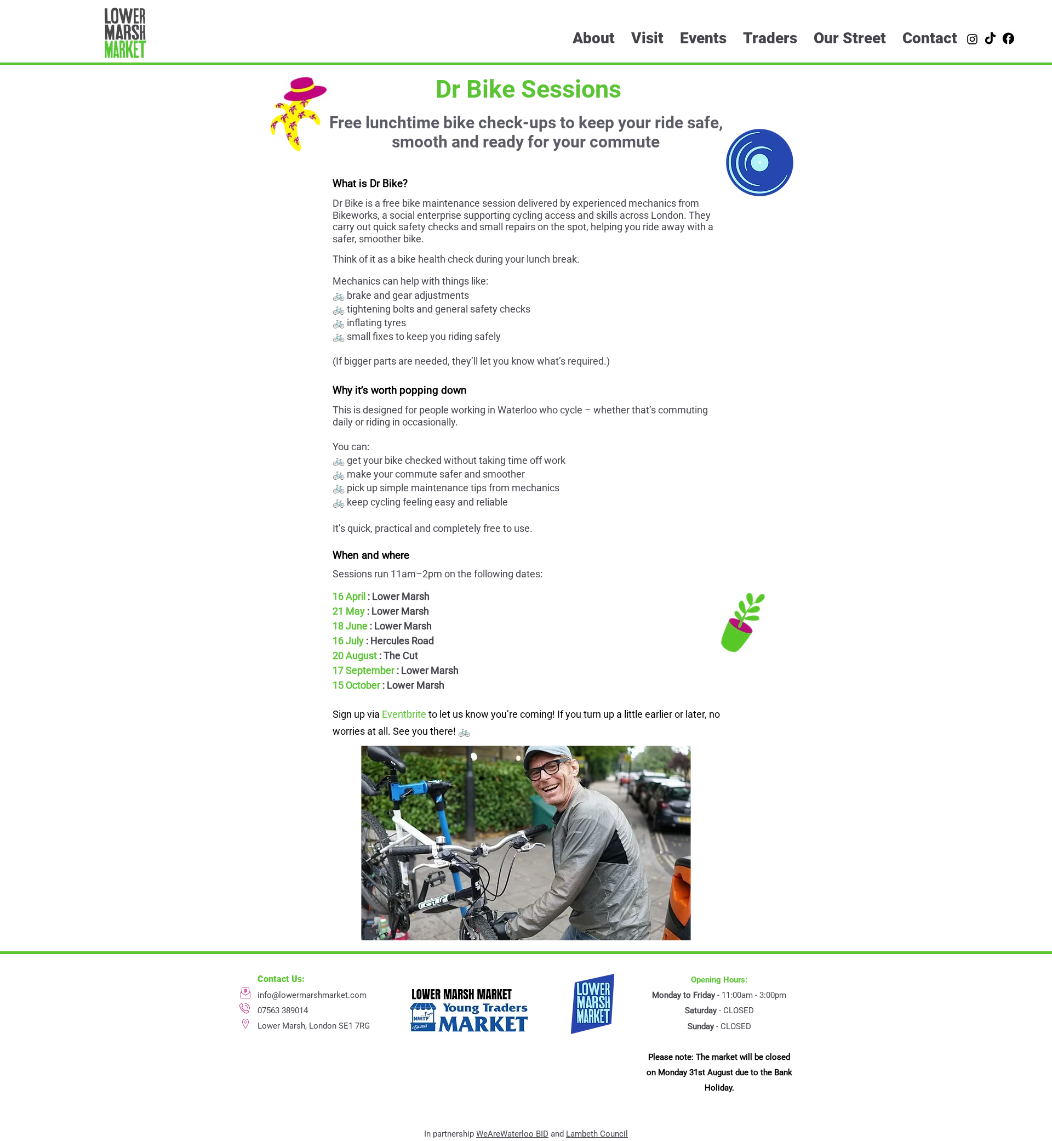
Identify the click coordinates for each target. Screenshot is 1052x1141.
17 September (364, 670)
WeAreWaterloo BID (512, 1134)
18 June (350, 626)
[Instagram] (972, 39)
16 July (348, 640)
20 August (355, 655)
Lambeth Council (597, 1134)
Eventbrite (404, 714)
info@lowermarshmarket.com (312, 995)
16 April (349, 596)
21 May (349, 611)
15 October (356, 685)
